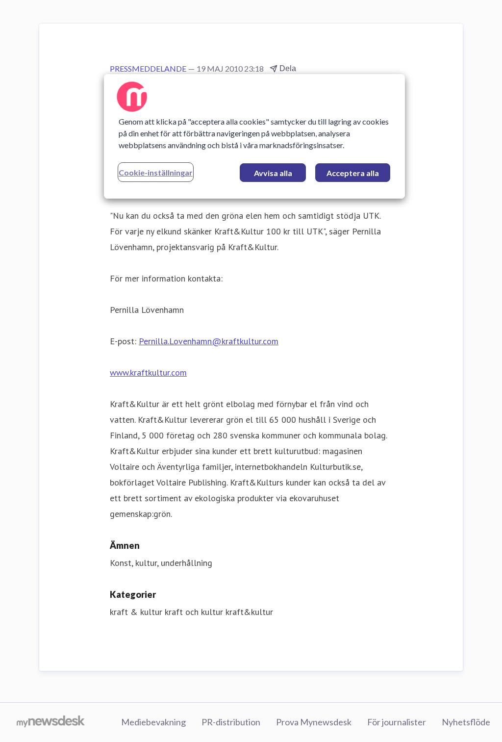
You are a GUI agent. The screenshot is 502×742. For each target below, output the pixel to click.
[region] (254, 136)
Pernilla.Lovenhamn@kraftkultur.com (208, 341)
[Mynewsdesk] (51, 722)
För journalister (396, 721)
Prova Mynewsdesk (313, 721)
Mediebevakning (153, 721)
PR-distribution (230, 721)
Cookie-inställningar (156, 172)
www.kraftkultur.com (148, 372)
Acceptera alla (352, 173)
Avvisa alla (273, 173)
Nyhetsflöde (466, 721)
